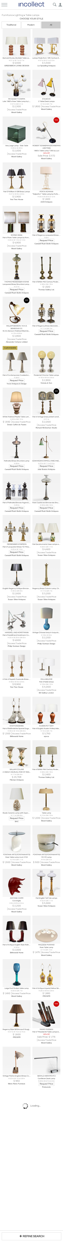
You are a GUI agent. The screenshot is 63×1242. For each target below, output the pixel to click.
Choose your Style (31, 18)
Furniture (7, 15)
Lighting (18, 15)
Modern (31, 25)
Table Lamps (32, 15)
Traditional (11, 25)
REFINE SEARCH (33, 1236)
